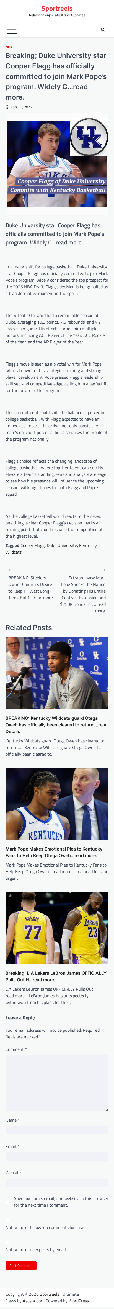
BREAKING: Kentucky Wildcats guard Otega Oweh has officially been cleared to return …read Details (57, 724)
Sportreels (57, 8)
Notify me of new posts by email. (36, 1249)
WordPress (79, 1300)
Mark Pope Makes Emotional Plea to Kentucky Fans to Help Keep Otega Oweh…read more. (54, 852)
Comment (16, 1049)
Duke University (62, 545)
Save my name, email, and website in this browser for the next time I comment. (61, 1201)
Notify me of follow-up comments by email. (46, 1227)
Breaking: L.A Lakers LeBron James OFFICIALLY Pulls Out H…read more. (56, 976)
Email (12, 1146)
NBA (9, 47)
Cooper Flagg (32, 545)
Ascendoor (32, 1300)
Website (13, 1172)
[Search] (103, 30)
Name (13, 1120)
